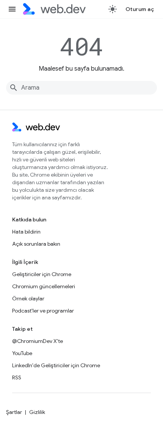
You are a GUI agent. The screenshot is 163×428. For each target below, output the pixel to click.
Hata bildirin (26, 231)
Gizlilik (37, 412)
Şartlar (14, 412)
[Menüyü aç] (12, 9)
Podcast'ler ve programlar (43, 310)
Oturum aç (139, 9)
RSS (16, 377)
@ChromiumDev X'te (37, 341)
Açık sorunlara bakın (36, 243)
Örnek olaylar (28, 298)
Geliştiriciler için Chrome (41, 274)
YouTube (22, 353)
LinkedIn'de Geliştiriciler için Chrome (56, 365)
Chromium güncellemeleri (43, 286)
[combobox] (81, 88)
